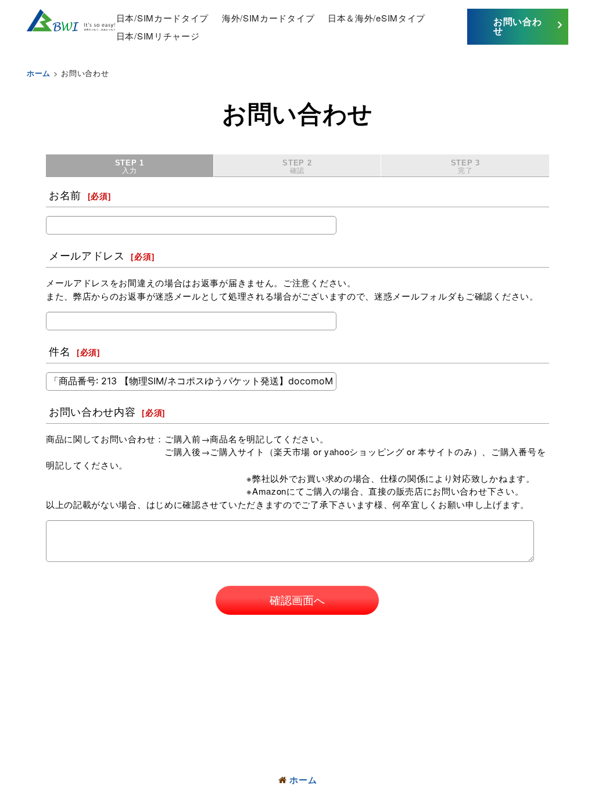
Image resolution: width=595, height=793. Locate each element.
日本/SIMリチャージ (158, 36)
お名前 (65, 195)
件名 (59, 351)
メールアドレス (87, 255)
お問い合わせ (517, 26)
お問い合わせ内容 (92, 411)
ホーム (303, 779)
